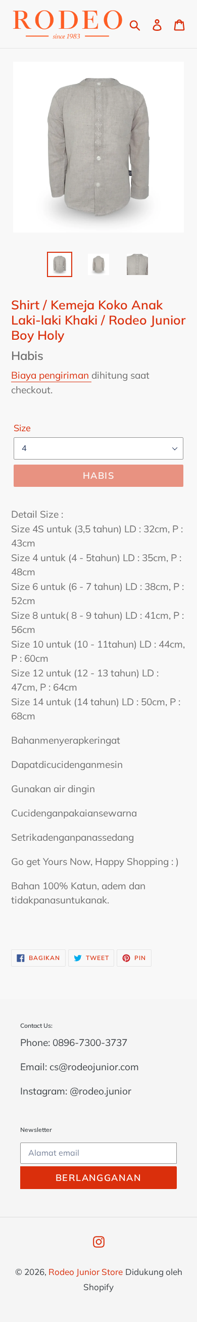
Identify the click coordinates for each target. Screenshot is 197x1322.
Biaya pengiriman (51, 375)
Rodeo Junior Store (85, 1271)
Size (22, 428)
